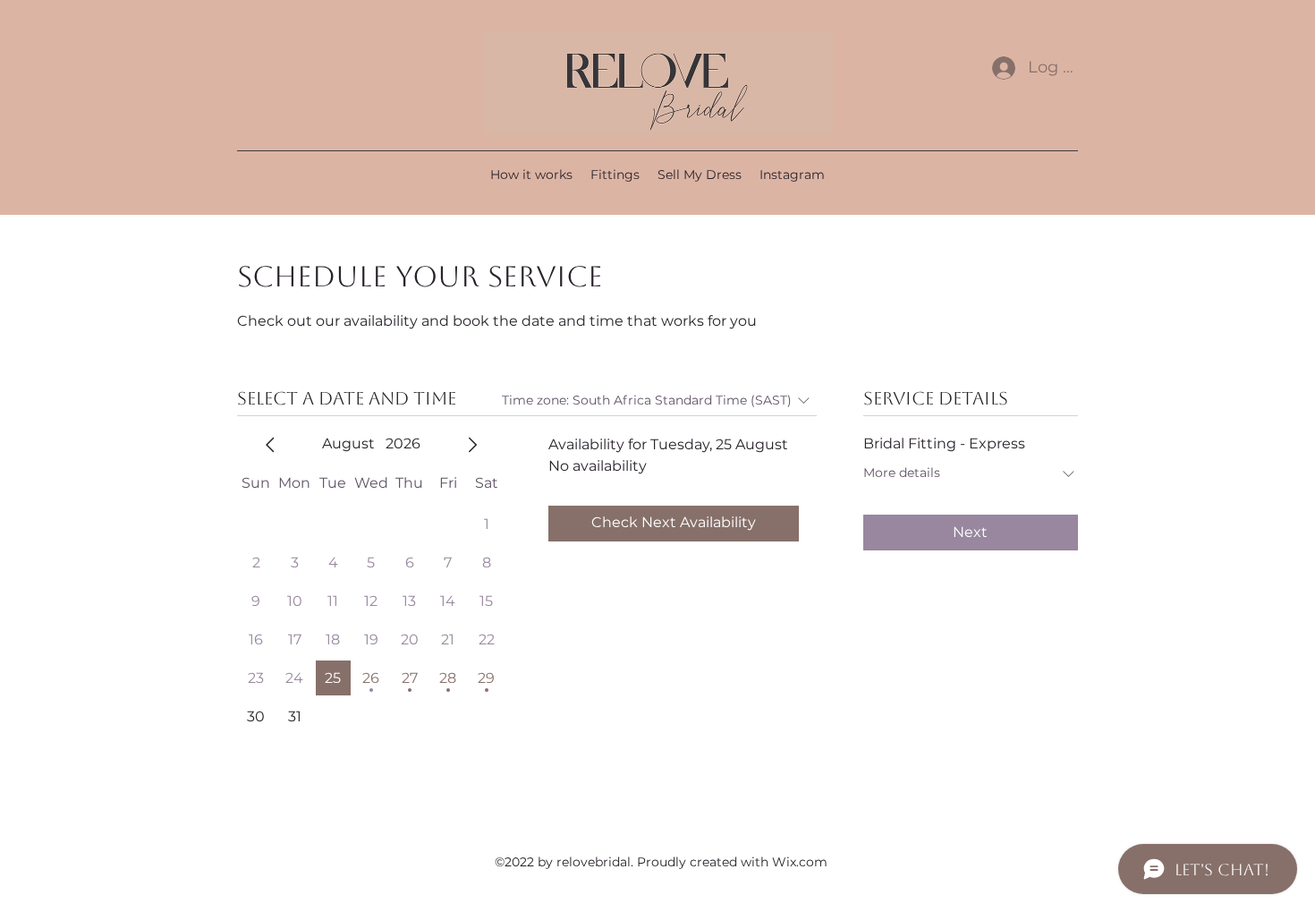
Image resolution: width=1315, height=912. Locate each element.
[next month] (472, 445)
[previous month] (270, 445)
